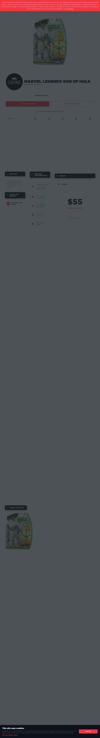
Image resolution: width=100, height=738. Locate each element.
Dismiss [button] (70, 9)
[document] (50, 369)
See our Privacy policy (10, 735)
